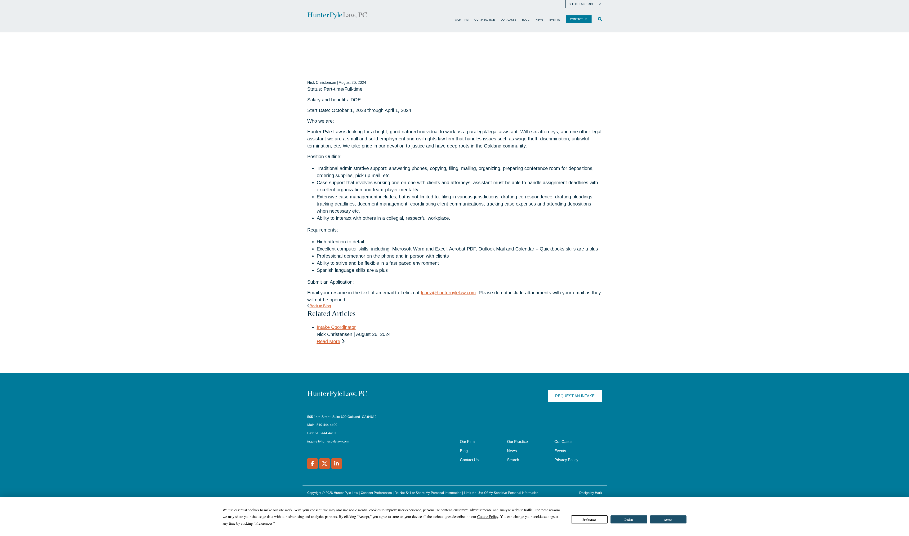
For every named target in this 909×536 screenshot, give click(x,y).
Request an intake (575, 396)
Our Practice (484, 19)
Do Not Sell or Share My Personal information (428, 493)
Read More (328, 341)
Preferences (589, 520)
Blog (526, 19)
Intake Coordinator (336, 327)
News (540, 19)
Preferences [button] (263, 523)
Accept (668, 520)
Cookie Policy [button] (487, 516)
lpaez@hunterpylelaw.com (448, 292)
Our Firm (461, 19)
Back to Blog (320, 306)
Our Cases (508, 19)
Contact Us (578, 19)
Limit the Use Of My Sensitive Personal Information (501, 493)
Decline (628, 520)
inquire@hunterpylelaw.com (328, 441)
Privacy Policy (566, 460)
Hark (598, 493)
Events (554, 19)
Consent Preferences (376, 493)
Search (513, 460)
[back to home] (337, 16)
